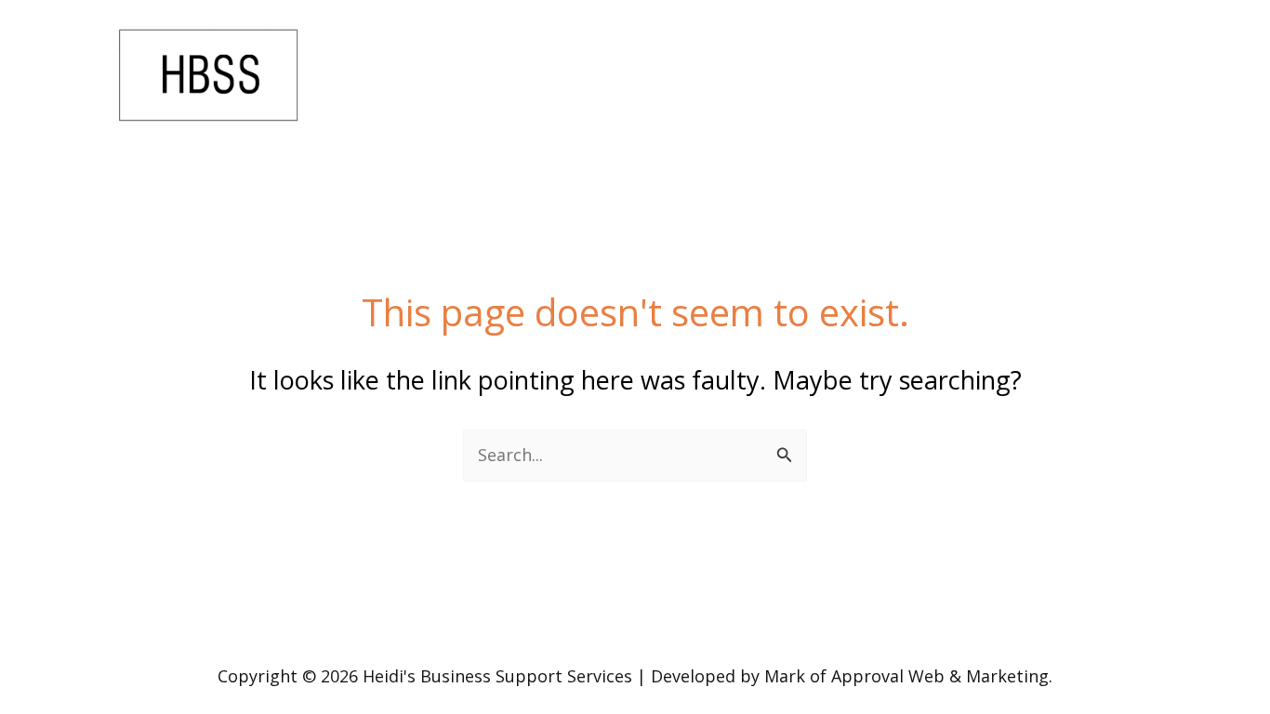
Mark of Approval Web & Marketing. (908, 676)
